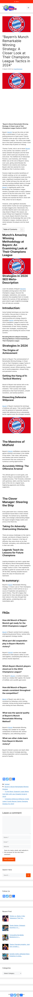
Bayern (28, 148)
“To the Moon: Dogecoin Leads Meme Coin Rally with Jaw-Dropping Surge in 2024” (15, 794)
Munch (11, 320)
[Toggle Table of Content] (21, 229)
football (7, 784)
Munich (9, 132)
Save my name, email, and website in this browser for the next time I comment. (16, 852)
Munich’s (23, 289)
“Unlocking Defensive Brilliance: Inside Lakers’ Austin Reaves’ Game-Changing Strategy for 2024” (15, 801)
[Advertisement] (16, 105)
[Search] (28, 875)
